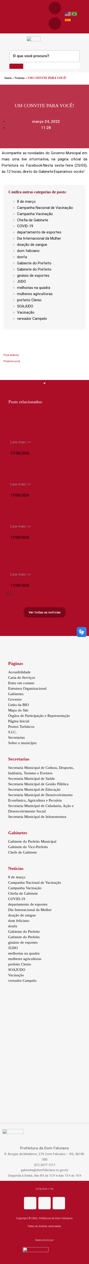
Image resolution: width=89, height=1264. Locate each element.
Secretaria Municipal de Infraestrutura (37, 817)
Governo (15, 699)
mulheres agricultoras (35, 294)
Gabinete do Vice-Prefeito (28, 847)
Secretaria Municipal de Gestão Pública (38, 784)
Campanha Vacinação (35, 214)
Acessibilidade (19, 672)
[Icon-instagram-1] (55, 23)
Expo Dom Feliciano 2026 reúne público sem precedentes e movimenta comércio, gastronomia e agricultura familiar (43, 427)
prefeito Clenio (29, 300)
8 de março (26, 201)
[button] (2, 17)
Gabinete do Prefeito (34, 269)
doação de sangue (32, 244)
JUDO (21, 281)
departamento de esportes (39, 232)
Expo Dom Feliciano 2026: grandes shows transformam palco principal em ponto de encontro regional (41, 560)
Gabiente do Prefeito (34, 263)
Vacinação (25, 312)
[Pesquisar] (16, 66)
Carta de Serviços (21, 678)
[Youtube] (59, 1203)
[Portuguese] (74, 13)
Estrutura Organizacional (27, 688)
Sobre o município (22, 743)
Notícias (20, 78)
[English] (68, 13)
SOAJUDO (25, 306)
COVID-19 (25, 226)
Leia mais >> (20, 442)
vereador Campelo (32, 318)
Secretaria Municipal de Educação (34, 789)
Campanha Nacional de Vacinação (45, 207)
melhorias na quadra (33, 287)
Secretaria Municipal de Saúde (31, 779)
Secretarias (16, 737)
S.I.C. (12, 732)
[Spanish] (68, 20)
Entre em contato (21, 683)
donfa (22, 257)
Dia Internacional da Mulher (39, 238)
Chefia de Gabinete (32, 220)
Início (8, 78)
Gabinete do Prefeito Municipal (32, 841)
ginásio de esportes (33, 275)
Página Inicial (18, 721)
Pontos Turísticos (21, 727)
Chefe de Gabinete (22, 852)
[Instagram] (44, 1203)
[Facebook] (55, 8)
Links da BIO (18, 705)
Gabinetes (15, 694)
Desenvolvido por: (44, 1240)
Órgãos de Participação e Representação (39, 716)
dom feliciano (28, 251)
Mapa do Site (18, 710)
